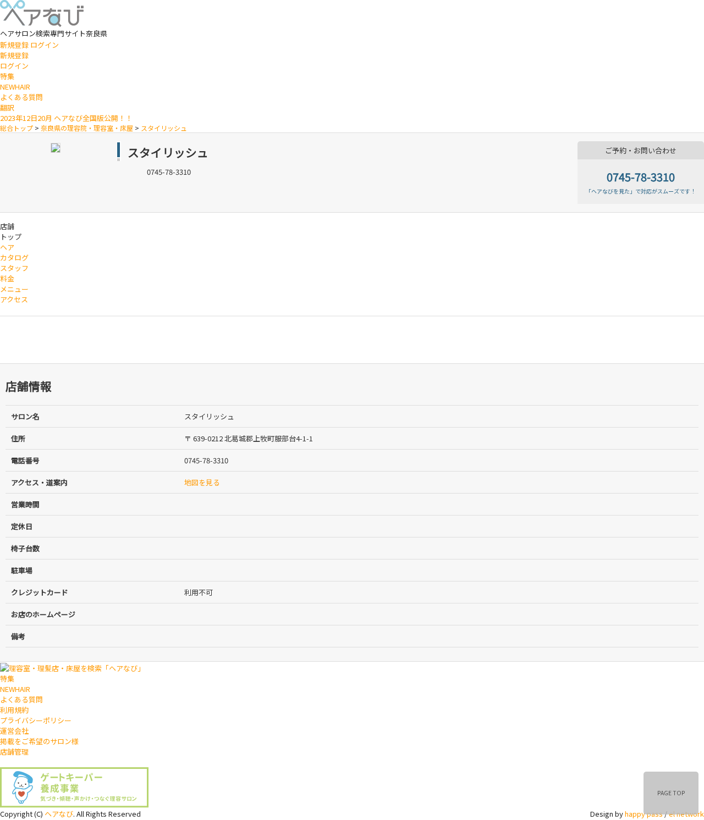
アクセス (14, 299)
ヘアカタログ (14, 252)
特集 (7, 76)
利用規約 (14, 710)
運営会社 (14, 730)
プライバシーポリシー (36, 720)
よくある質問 (21, 97)
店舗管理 (14, 751)
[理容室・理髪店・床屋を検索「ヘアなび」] (72, 667)
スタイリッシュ (164, 127)
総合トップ (16, 127)
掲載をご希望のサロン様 (39, 741)
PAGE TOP (671, 793)
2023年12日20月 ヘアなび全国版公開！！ (66, 118)
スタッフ (14, 268)
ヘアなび (59, 813)
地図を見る (202, 482)
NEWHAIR (15, 86)
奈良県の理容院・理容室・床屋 (87, 127)
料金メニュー (14, 283)
